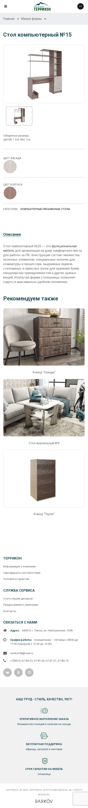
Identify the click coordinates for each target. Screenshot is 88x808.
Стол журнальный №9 (44, 443)
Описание (12, 234)
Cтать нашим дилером (18, 598)
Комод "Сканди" (44, 372)
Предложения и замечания (20, 604)
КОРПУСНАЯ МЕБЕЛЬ (55, 790)
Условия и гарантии (16, 579)
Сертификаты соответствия (21, 572)
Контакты (9, 611)
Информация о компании (19, 566)
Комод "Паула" (44, 514)
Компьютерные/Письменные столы (45, 209)
